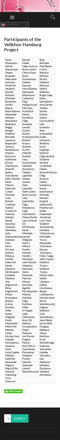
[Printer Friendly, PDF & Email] (13, 390)
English (12, 24)
